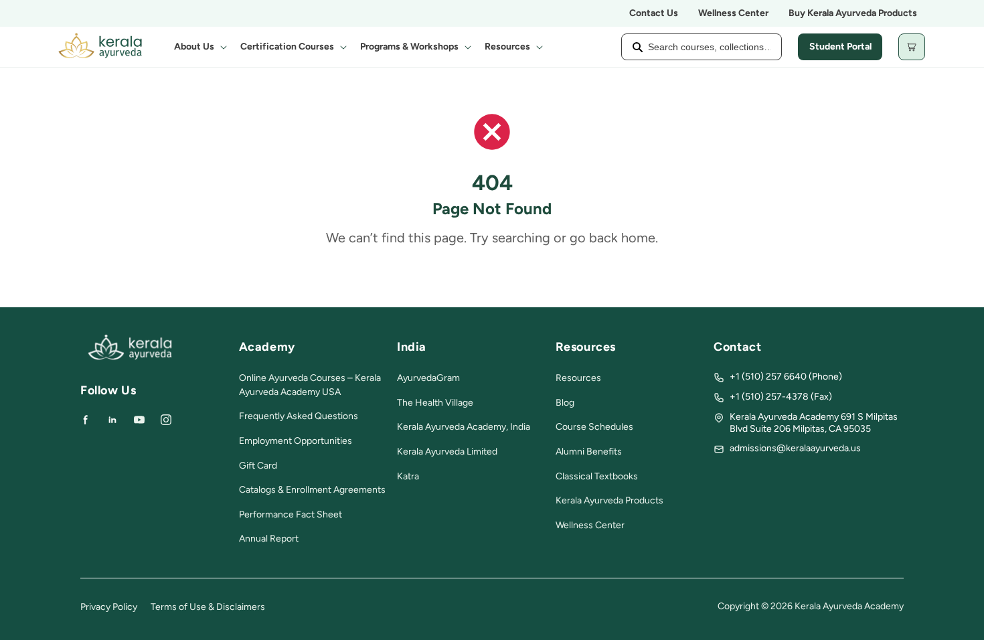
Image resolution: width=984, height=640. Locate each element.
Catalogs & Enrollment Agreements (312, 489)
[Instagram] (166, 419)
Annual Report (269, 538)
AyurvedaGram (428, 378)
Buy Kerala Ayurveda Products (853, 13)
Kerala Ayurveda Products (609, 500)
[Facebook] (85, 419)
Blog (565, 402)
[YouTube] (139, 419)
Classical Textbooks (597, 476)
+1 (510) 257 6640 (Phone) (786, 376)
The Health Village (435, 402)
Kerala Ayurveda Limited (447, 451)
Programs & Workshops (409, 46)
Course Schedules (594, 426)
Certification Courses (287, 46)
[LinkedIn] (112, 419)
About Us (194, 46)
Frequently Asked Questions (298, 416)
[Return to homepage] (129, 357)
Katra (408, 476)
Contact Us (653, 13)
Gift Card (258, 465)
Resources (507, 46)
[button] (199, 47)
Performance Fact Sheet (290, 514)
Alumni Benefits (589, 451)
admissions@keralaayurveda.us (795, 448)
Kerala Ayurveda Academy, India (463, 426)
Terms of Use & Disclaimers (208, 607)
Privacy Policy (108, 607)
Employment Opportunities (295, 441)
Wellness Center (733, 13)
